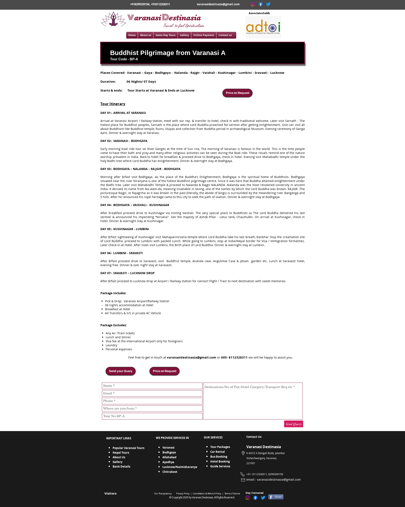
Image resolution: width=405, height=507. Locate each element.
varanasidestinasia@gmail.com (218, 4)
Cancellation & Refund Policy (207, 493)
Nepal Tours (121, 452)
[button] (121, 371)
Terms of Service (232, 493)
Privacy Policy (182, 493)
